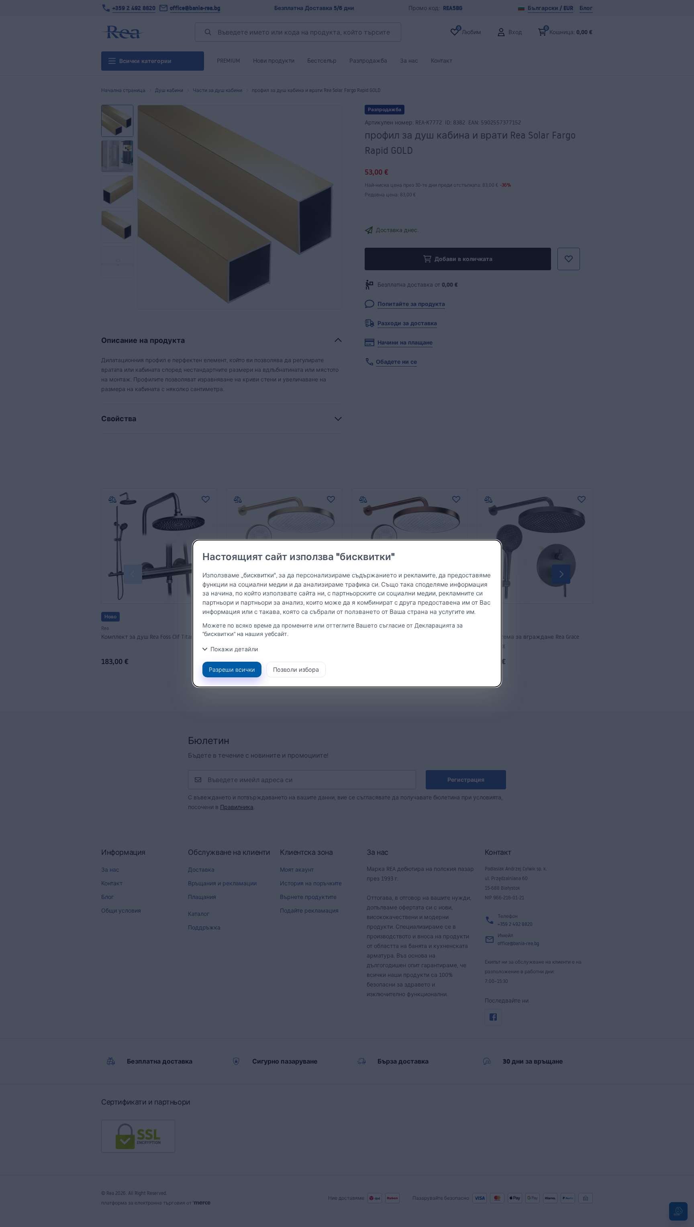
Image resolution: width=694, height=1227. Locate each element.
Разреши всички (232, 669)
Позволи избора (296, 669)
